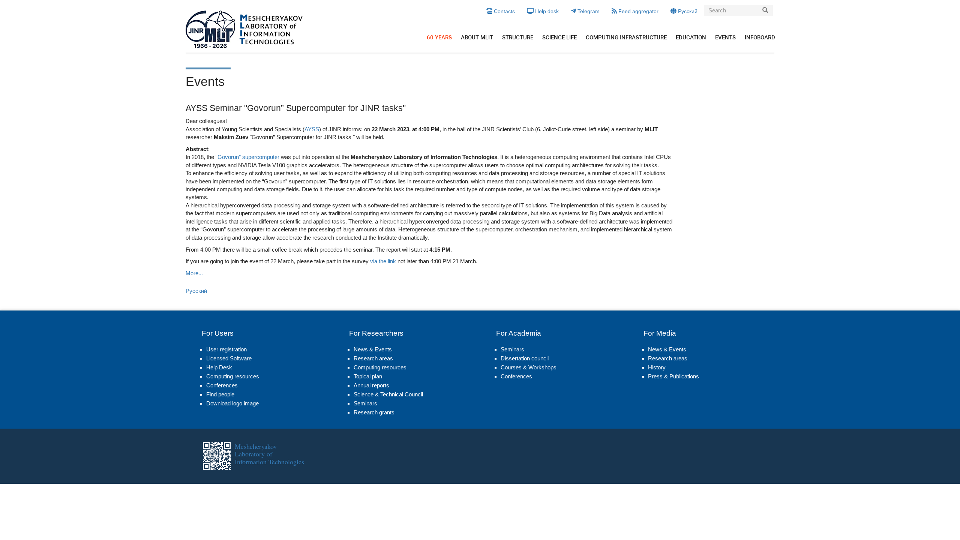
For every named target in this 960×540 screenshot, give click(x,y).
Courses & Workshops (528, 367)
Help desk (546, 11)
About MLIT (477, 37)
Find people (220, 394)
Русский (687, 11)
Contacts (503, 11)
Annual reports (371, 385)
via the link (383, 261)
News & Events (373, 349)
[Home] (244, 29)
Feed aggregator (637, 11)
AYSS (311, 129)
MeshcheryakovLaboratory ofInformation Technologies (269, 454)
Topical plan (368, 376)
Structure (517, 37)
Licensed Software (229, 358)
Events (725, 37)
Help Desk (219, 367)
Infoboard (760, 37)
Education (691, 37)
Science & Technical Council (388, 394)
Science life (559, 37)
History (657, 367)
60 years (439, 37)
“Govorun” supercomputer (247, 157)
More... (194, 273)
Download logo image (232, 403)
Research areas (373, 358)
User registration (226, 349)
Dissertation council (525, 358)
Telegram (588, 11)
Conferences (222, 385)
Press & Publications (673, 376)
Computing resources (232, 376)
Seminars (365, 403)
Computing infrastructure (626, 37)
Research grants (374, 412)
